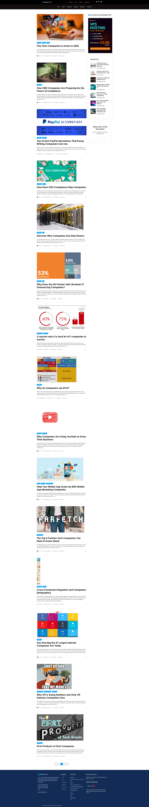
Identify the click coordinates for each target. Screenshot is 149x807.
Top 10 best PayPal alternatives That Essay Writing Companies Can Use (60, 142)
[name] (60, 27)
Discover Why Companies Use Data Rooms (60, 236)
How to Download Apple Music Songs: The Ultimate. (103, 102)
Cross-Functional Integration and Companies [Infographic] (61, 591)
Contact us (89, 6)
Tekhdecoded (86, 2)
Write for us (82, 6)
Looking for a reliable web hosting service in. (103, 78)
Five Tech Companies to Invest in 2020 (58, 46)
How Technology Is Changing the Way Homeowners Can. (101, 110)
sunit (40, 55)
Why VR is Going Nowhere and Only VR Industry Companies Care (58, 696)
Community (69, 6)
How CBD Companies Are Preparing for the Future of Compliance (60, 89)
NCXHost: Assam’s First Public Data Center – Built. (103, 72)
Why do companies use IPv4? (53, 388)
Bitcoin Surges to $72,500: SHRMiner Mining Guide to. (103, 86)
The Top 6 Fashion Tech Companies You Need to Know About (59, 539)
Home (58, 6)
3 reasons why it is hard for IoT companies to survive (61, 338)
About (63, 6)
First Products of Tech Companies (55, 746)
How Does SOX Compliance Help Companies (61, 187)
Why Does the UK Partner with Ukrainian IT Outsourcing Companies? (60, 286)
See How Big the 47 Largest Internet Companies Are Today (56, 644)
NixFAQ (80, 2)
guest (40, 349)
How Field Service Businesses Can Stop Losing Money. (102, 94)
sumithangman (42, 397)
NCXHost (70, 2)
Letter (76, 2)
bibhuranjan (41, 153)
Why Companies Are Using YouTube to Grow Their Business (61, 438)
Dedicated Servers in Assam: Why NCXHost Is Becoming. (103, 65)
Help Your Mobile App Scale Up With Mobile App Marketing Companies (60, 488)
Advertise (76, 6)
